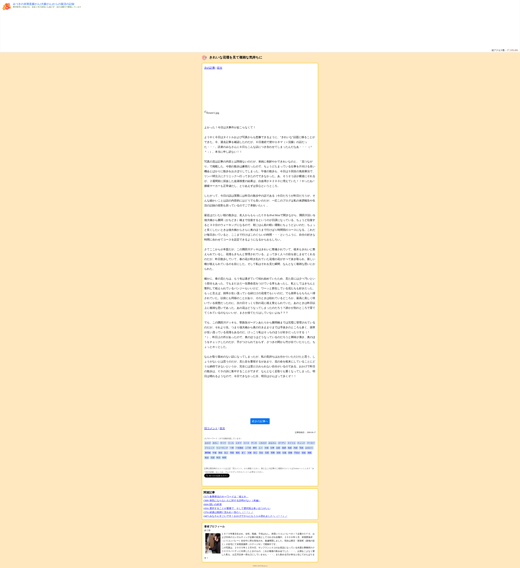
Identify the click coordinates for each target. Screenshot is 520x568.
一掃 (232, 448)
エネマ (238, 443)
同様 (232, 453)
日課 (212, 457)
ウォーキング (222, 448)
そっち (231, 443)
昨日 (218, 457)
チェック (301, 443)
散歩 (207, 457)
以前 (278, 448)
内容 (296, 448)
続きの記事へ (260, 421)
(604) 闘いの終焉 (213, 504)
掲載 (309, 453)
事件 (255, 448)
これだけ (262, 443)
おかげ (208, 443)
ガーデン (282, 443)
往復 (284, 453)
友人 (226, 453)
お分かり (309, 448)
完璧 (267, 453)
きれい (215, 443)
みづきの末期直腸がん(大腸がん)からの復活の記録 (43, 3)
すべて (223, 443)
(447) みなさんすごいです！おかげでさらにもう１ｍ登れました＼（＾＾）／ (245, 516)
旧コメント (211, 428)
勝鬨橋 (208, 453)
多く (244, 453)
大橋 (249, 453)
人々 (261, 448)
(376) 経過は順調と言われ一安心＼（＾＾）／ (228, 512)
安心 (255, 453)
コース (246, 443)
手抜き (297, 453)
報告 (238, 453)
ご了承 (248, 448)
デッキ (254, 443)
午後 (214, 453)
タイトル (291, 443)
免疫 (290, 448)
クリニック (209, 448)
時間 (224, 457)
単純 (220, 453)
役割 (278, 453)
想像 (290, 453)
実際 (273, 453)
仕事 (272, 448)
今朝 (266, 448)
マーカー (311, 443)
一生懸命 (239, 448)
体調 (284, 448)
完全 (261, 453)
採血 (304, 453)
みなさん (272, 443)
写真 (301, 448)
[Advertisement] (94, 27)
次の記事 (209, 67)
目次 (219, 67)
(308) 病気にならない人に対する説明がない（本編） (232, 500)
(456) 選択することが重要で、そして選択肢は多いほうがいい (237, 508)
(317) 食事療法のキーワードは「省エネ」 (226, 496)
